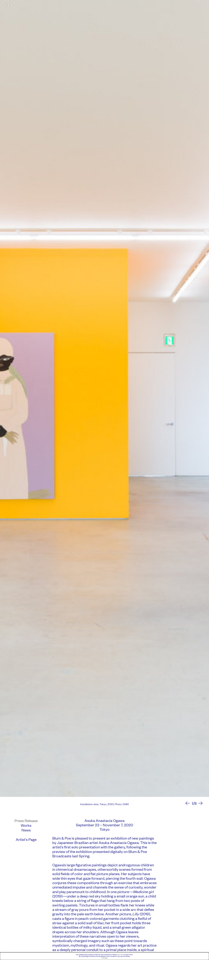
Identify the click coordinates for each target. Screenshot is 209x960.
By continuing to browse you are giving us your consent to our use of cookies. (104, 956)
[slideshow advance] (200, 803)
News (26, 830)
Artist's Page (26, 839)
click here (120, 954)
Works (26, 825)
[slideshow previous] (187, 803)
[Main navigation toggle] (8, 5)
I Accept (104, 958)
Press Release (26, 820)
